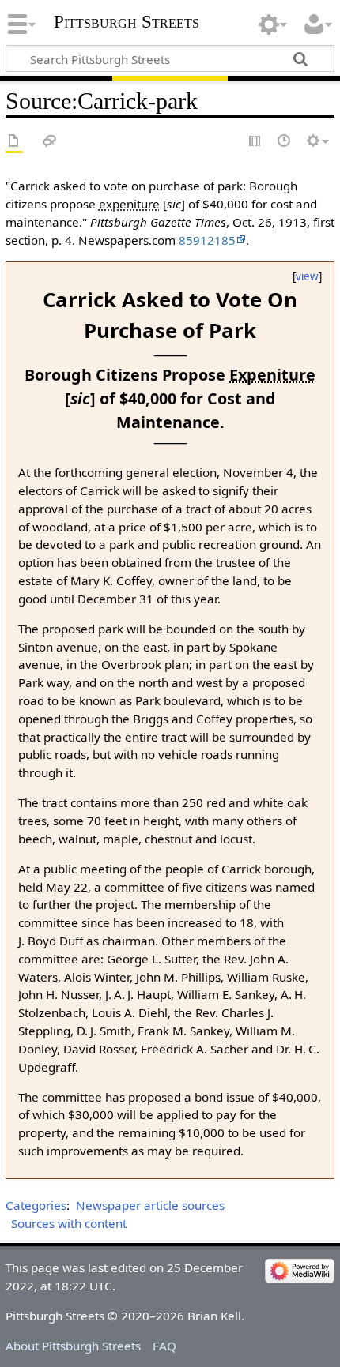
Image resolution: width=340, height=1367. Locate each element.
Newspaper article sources (150, 1205)
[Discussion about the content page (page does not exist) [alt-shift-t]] (50, 142)
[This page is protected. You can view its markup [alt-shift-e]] (255, 142)
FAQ (164, 1346)
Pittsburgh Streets (126, 22)
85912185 (207, 240)
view (307, 276)
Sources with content (69, 1223)
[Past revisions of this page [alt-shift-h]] (284, 142)
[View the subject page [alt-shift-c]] (14, 142)
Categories (36, 1205)
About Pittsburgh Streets (73, 1346)
